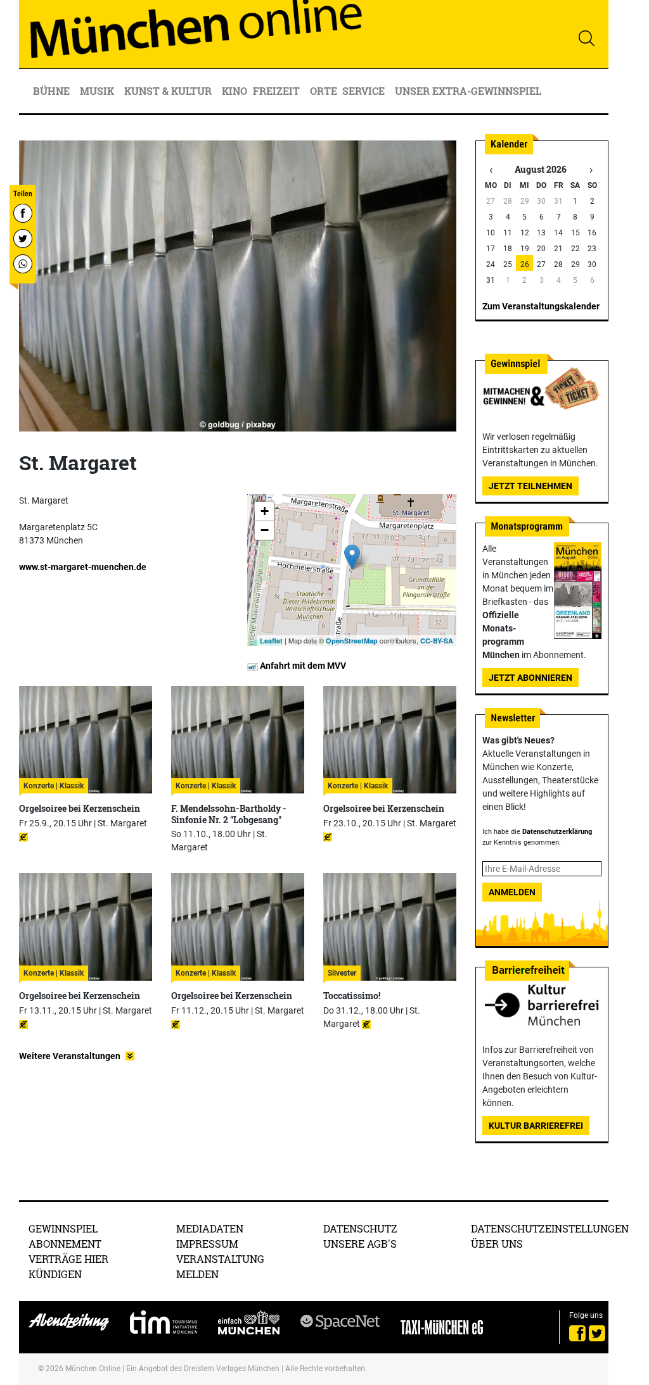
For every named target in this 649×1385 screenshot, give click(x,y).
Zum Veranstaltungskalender (541, 306)
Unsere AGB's (360, 1243)
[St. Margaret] (352, 557)
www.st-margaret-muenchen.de (82, 567)
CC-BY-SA (436, 640)
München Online (92, 1368)
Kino (234, 90)
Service (364, 90)
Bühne (52, 90)
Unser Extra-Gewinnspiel (468, 90)
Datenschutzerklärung (557, 832)
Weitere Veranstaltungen (69, 1056)
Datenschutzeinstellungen (550, 1228)
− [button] (264, 530)
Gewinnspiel (63, 1228)
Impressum (207, 1243)
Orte (323, 90)
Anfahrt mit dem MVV (302, 666)
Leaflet (271, 640)
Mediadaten (209, 1228)
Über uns (497, 1243)
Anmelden (512, 892)
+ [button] (264, 511)
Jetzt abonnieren (530, 678)
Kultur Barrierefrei (536, 1126)
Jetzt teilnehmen (530, 486)
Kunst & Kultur (169, 90)
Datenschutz (360, 1228)
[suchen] (586, 38)
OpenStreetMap (352, 640)
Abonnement (65, 1243)
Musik (98, 90)
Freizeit (277, 90)
